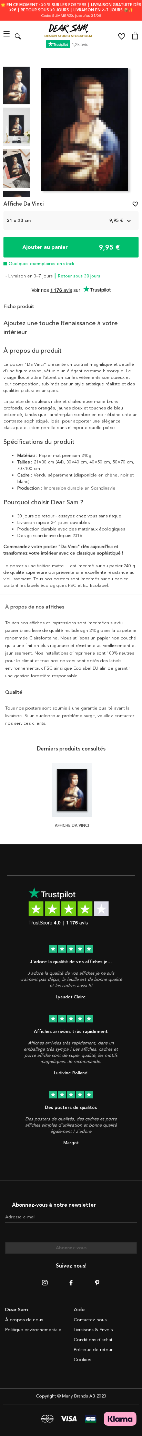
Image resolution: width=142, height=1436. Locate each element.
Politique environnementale (33, 1330)
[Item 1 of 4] (84, 131)
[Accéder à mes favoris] (121, 36)
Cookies (82, 1359)
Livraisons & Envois (93, 1330)
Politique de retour (93, 1349)
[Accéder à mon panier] (135, 36)
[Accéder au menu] (7, 36)
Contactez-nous (90, 1320)
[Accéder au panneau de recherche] (18, 36)
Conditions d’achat (93, 1339)
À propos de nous (24, 1320)
